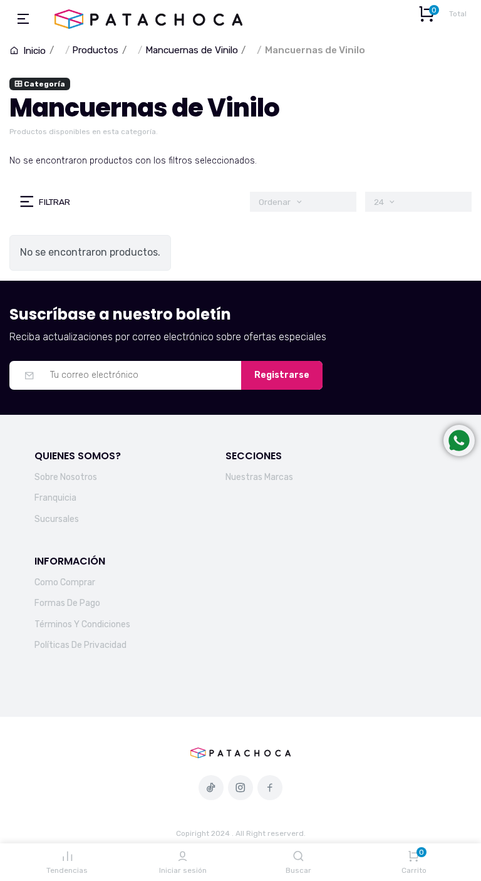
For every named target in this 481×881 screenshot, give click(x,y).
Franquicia (55, 498)
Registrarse (281, 375)
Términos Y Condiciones (82, 624)
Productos (95, 50)
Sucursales (56, 519)
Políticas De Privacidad (80, 645)
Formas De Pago (67, 603)
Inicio (33, 50)
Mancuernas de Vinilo (191, 50)
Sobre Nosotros (65, 477)
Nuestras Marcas (259, 477)
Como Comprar (64, 582)
